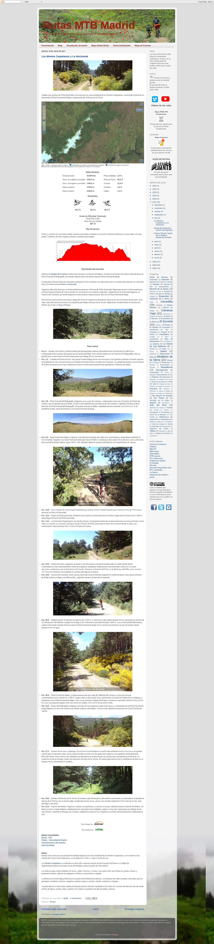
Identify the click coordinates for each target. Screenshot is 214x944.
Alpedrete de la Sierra (157, 282)
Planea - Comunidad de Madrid (54, 840)
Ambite (170, 282)
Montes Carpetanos (53, 863)
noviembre (158, 208)
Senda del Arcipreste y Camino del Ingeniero (163, 229)
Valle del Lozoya (158, 424)
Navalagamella (162, 370)
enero (157, 258)
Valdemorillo (154, 419)
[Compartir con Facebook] (94, 898)
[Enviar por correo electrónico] (86, 898)
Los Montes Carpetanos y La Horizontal (64, 56)
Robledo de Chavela (156, 393)
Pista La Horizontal (68, 284)
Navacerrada (164, 365)
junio (156, 241)
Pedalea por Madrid (157, 461)
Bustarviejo (164, 296)
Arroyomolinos (164, 287)
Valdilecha (170, 421)
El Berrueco (154, 318)
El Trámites (154, 463)
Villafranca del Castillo (159, 429)
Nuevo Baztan (162, 375)
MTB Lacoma (155, 456)
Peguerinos (153, 379)
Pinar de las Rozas (158, 382)
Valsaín (170, 424)
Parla (171, 374)
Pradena (152, 386)
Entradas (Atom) (59, 914)
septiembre (159, 215)
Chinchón (159, 305)
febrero (157, 254)
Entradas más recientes (54, 909)
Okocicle (153, 465)
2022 (154, 186)
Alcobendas (154, 279)
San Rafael (159, 398)
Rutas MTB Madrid (89, 25)
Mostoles (152, 365)
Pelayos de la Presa (166, 379)
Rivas (168, 391)
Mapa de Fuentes (143, 46)
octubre (157, 211)
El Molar (157, 325)
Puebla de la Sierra (164, 386)
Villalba (152, 431)
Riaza (161, 391)
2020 (154, 192)
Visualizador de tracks (77, 46)
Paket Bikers (155, 454)
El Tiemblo (154, 327)
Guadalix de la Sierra (159, 337)
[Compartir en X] (91, 898)
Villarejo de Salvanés (163, 433)
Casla (151, 302)
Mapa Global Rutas (100, 46)
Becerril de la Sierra (159, 289)
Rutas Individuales (122, 46)
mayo (156, 245)
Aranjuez (156, 284)
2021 (154, 189)
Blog (60, 46)
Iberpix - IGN (46, 838)
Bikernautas (154, 451)
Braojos (53, 902)
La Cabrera (154, 344)
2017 (154, 202)
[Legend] (140, 109)
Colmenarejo (166, 314)
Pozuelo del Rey (165, 384)
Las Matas (162, 349)
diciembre (158, 205)
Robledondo (169, 393)
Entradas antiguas (134, 909)
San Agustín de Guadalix (162, 396)
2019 (154, 196)
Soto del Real (158, 405)
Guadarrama (154, 339)
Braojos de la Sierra (59, 274)
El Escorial (166, 321)
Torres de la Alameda (158, 415)
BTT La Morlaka (156, 470)
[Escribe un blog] (89, 898)
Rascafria (153, 389)
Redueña (166, 388)
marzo (157, 251)
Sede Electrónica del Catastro (53, 843)
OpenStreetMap (47, 845)
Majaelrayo (153, 354)
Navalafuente (167, 367)
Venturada (155, 426)
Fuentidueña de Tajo (159, 330)
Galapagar (153, 332)
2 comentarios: (76, 898)
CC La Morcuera (156, 458)
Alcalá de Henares (159, 277)
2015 (154, 265)
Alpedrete (165, 279)
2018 (154, 199)
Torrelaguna (154, 412)
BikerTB (153, 449)
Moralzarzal (166, 362)
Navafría (152, 367)
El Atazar (167, 316)
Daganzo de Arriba (155, 316)
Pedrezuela (166, 377)
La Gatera (154, 472)
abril (156, 248)
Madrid (163, 351)
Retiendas (153, 391)
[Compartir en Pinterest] (96, 898)
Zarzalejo (152, 435)
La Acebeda (166, 341)
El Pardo (166, 325)
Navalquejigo (154, 372)
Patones (155, 377)
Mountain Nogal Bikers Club (161, 468)
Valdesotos (160, 421)
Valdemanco (164, 417)
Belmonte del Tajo (155, 291)
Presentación (47, 46)
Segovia (153, 403)
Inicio (95, 909)
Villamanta (162, 431)
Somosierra (165, 403)
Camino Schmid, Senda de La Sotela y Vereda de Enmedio (163, 235)
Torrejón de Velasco (161, 410)
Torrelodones (165, 412)
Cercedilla (167, 301)
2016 (154, 262)
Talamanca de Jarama (157, 407)
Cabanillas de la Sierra (159, 299)
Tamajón (170, 407)
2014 (154, 268)
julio (156, 218)
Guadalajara (164, 334)
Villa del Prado (166, 426)
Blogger (115, 935)
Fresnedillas (166, 327)
